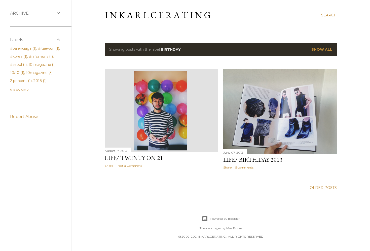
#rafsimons (40, 56)
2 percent (20, 80)
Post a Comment (129, 166)
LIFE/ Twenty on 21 (134, 158)
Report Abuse (24, 116)
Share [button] (109, 166)
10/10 (16, 72)
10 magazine (41, 64)
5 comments (244, 167)
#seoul (18, 64)
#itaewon (48, 48)
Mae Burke (234, 228)
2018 (39, 80)
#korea (18, 56)
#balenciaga (22, 48)
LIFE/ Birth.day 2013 (253, 159)
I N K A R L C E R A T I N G (158, 15)
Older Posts (323, 187)
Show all (321, 49)
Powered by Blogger (225, 218)
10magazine (39, 72)
